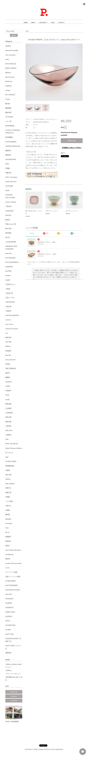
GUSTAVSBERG (10, 142)
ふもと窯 (8, 121)
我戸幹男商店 (9, 126)
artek (7, 59)
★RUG (7, 621)
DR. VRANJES (10, 95)
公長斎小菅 (9, 293)
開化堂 (7, 220)
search (13, 35)
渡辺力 (7, 545)
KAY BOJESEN (10, 258)
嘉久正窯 (8, 228)
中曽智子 (8, 390)
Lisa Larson (9, 324)
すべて (32, 233)
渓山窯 (7, 280)
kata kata (8, 253)
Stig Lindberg (9, 483)
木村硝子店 (9, 267)
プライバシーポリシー (13, 674)
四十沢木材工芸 (10, 64)
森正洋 (7, 373)
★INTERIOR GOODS (12, 590)
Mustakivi (8, 382)
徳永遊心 (8, 519)
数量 (62, 127)
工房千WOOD (10, 302)
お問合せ (9, 670)
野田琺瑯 (8, 404)
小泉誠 (7, 289)
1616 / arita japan (11, 177)
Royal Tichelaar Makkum (13, 448)
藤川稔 (7, 103)
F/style (7, 99)
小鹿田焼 (8, 435)
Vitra (6, 528)
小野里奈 (8, 426)
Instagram (14, 696)
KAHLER (8, 215)
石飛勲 (7, 168)
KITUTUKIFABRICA (12, 262)
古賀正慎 (8, 306)
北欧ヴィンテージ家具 (12, 576)
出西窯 (7, 470)
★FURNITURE (10, 625)
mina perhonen (10, 359)
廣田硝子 (8, 155)
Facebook (14, 700)
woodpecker (9, 554)
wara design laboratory (13, 550)
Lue (6, 333)
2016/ (7, 395)
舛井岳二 (8, 346)
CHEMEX (8, 86)
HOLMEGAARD (10, 159)
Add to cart (72, 140)
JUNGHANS (9, 211)
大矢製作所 (9, 413)
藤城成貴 (8, 108)
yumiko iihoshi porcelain (13, 563)
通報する (63, 153)
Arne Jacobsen (10, 55)
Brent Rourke (9, 77)
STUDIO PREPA (10, 461)
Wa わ (7, 532)
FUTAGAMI (9, 117)
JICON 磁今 (9, 186)
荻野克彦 (8, 422)
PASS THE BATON (11, 444)
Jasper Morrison (10, 181)
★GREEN (8, 616)
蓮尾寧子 (8, 150)
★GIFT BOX (9, 634)
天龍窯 (7, 510)
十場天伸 (8, 206)
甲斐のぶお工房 (10, 224)
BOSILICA (8, 81)
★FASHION (9, 599)
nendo (7, 399)
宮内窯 (7, 364)
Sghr (7, 457)
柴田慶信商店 (9, 466)
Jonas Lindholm (10, 202)
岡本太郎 (8, 417)
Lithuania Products (11, 329)
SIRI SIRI (8, 475)
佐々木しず (9, 452)
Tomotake (8, 523)
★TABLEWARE (10, 581)
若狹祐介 (8, 541)
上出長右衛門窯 (10, 242)
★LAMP (8, 629)
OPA (6, 439)
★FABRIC (8, 603)
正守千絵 (8, 342)
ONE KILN (8, 430)
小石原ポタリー (10, 284)
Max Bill (8, 355)
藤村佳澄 (8, 112)
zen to (7, 568)
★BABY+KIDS (10, 612)
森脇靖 (7, 377)
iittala (7, 164)
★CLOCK (8, 594)
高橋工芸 (8, 492)
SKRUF (7, 479)
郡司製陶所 (9, 137)
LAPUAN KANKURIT (12, 315)
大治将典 (8, 408)
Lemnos (8, 320)
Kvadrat (8, 275)
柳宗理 (7, 559)
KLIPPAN (8, 271)
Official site (13, 692)
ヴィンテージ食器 (11, 572)
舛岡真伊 (8, 351)
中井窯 (7, 386)
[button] (43, 22)
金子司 (7, 237)
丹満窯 (7, 497)
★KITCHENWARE (11, 585)
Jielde (7, 190)
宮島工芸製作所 (10, 368)
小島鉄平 (8, 311)
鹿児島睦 (8, 233)
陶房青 (7, 514)
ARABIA (8, 46)
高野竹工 (8, 488)
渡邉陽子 (8, 537)
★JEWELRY (9, 607)
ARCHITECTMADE (11, 50)
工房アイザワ (9, 297)
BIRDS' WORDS (10, 68)
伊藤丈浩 (8, 173)
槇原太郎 (8, 337)
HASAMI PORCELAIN (12, 146)
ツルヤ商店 (9, 501)
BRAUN (8, 73)
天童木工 (8, 506)
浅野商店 (8, 653)
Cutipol (7, 90)
